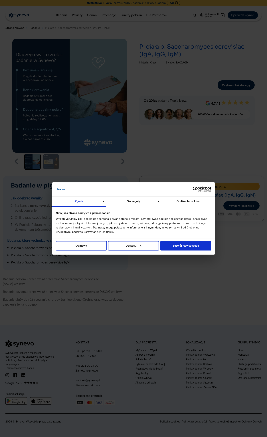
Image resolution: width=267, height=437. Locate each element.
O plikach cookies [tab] (188, 201)
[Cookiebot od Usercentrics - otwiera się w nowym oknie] (195, 189)
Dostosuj (131, 245)
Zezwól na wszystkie (186, 245)
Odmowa (81, 245)
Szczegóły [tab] (133, 201)
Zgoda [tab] (79, 201)
